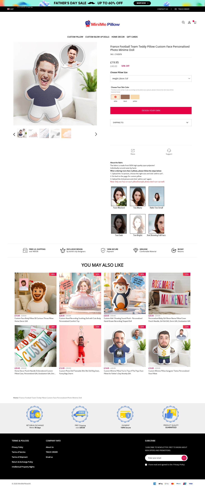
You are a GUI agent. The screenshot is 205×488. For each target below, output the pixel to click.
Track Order (183, 9)
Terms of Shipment (20, 457)
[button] (20, 83)
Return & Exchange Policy (22, 462)
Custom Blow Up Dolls (97, 36)
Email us (49, 457)
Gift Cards (132, 36)
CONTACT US (162, 9)
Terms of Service (18, 452)
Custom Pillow (75, 36)
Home (15, 398)
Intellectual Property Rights (23, 467)
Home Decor (118, 36)
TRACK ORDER (52, 452)
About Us (50, 447)
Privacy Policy (17, 447)
